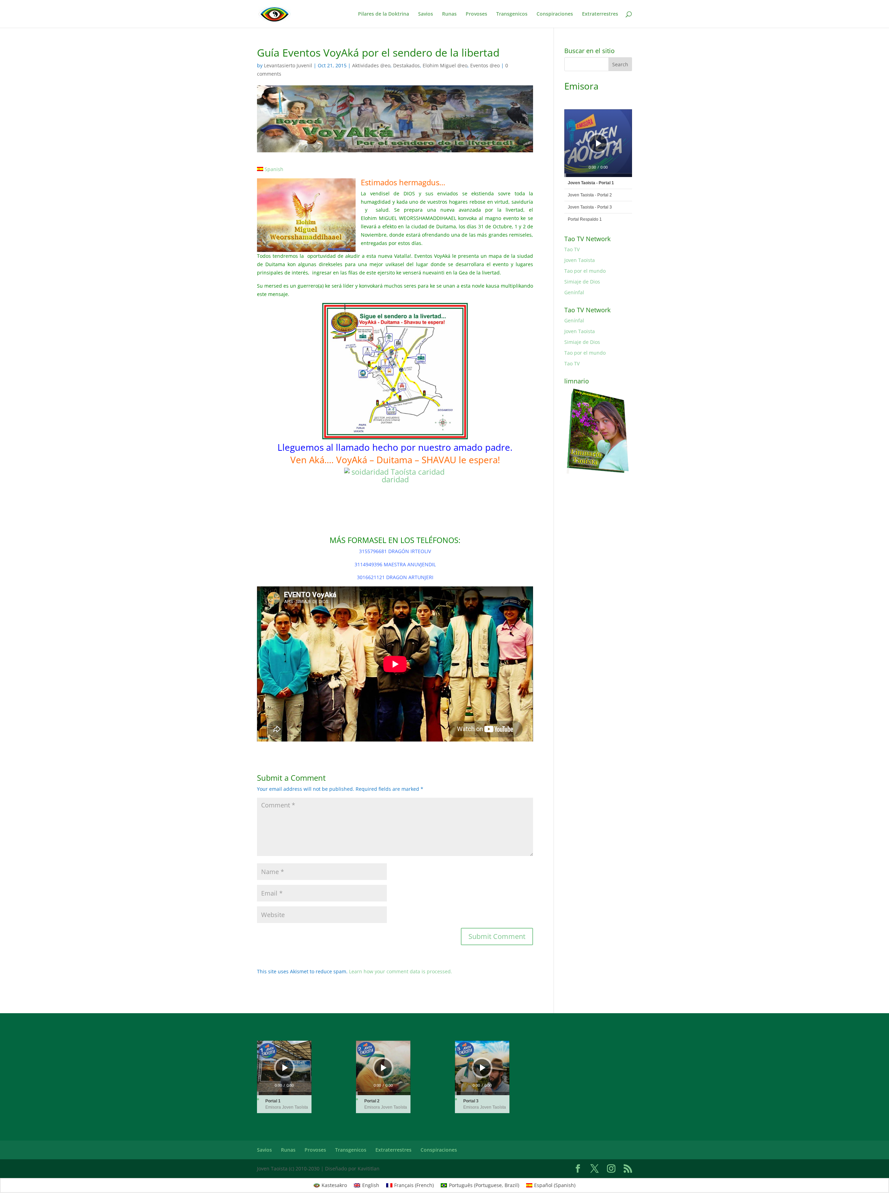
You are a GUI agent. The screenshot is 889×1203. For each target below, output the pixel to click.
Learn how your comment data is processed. (400, 971)
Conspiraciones (555, 14)
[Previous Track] (577, 143)
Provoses (476, 14)
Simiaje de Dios (582, 281)
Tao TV (572, 249)
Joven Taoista (579, 260)
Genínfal (574, 292)
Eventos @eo (485, 65)
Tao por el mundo (585, 271)
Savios (425, 14)
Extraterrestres (600, 14)
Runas (449, 14)
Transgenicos (511, 14)
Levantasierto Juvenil (288, 65)
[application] (598, 143)
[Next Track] (616, 143)
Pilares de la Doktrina (383, 14)
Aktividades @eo (371, 65)
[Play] (598, 143)
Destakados (406, 65)
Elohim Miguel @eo (445, 65)
